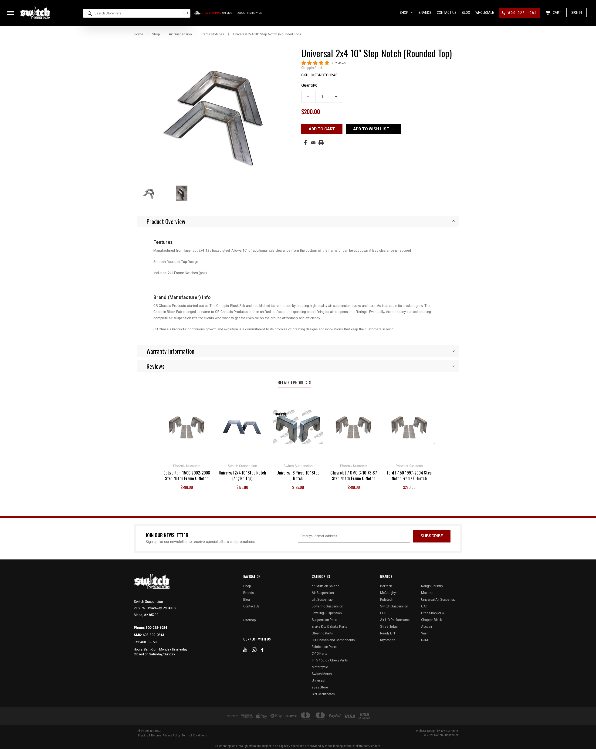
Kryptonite (387, 640)
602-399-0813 (153, 635)
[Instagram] (254, 651)
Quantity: (309, 85)
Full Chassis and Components (333, 640)
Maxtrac (427, 593)
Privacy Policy (171, 735)
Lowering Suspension (327, 606)
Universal (318, 680)
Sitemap (249, 620)
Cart (556, 12)
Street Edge (389, 626)
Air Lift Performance (395, 620)
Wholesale (484, 12)
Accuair (426, 626)
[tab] (298, 221)
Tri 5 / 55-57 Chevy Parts (330, 660)
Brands (425, 12)
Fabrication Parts (324, 647)
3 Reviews (338, 63)
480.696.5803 (150, 642)
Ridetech (386, 599)
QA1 (424, 606)
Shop (404, 12)
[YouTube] (245, 651)
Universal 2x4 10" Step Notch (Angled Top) (242, 475)
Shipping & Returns (149, 735)
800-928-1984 (522, 13)
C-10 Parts (319, 653)
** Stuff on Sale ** (325, 586)
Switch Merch (322, 674)
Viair (424, 633)
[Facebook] (305, 143)
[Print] (321, 142)
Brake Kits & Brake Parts (329, 626)
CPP (383, 613)
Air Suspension (323, 593)
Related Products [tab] (294, 382)
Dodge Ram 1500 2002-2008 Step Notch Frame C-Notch (186, 475)
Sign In (576, 12)
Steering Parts (322, 633)
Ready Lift (387, 633)
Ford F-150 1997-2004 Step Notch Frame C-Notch (409, 475)
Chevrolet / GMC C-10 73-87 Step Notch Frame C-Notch (353, 475)
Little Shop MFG (432, 613)
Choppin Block (431, 620)
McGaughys (388, 593)
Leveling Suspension (327, 613)
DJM (424, 640)
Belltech (386, 586)
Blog (466, 12)
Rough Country (432, 586)
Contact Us (447, 12)
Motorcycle (320, 667)
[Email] (313, 143)
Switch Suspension (394, 606)
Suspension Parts (325, 620)
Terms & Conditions (194, 735)
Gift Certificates (323, 694)
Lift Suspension (323, 599)
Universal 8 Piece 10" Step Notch (298, 475)
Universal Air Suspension (439, 599)
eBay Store (320, 687)
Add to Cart (187, 426)
